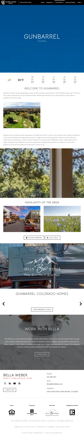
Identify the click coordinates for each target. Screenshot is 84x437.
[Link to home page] (9, 2)
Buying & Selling (71, 3)
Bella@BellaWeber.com (54, 384)
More (80, 3)
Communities (59, 3)
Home (42, 2)
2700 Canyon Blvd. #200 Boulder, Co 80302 (62, 391)
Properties (50, 3)
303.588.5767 (51, 377)
